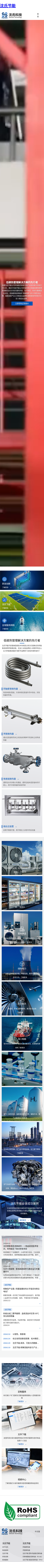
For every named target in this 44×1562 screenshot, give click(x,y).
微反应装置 (8, 826)
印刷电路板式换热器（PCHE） (33, 1557)
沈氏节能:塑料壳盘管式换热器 (32, 1553)
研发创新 (5, 1557)
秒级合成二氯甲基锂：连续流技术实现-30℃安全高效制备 (21, 1314)
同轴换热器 (26, 1547)
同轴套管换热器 (10, 689)
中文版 (37, 1531)
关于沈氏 (5, 1547)
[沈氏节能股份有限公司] (12, 15)
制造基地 (5, 1550)
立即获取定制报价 (22, 303)
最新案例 (23, 1220)
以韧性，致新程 (19, 1334)
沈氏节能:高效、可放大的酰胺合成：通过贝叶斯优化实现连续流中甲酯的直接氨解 (27, 1343)
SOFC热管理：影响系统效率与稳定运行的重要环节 (21, 1270)
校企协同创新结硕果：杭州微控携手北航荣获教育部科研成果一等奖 (27, 1339)
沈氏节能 (8, 6)
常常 (38, 15)
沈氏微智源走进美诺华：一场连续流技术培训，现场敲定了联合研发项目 (20, 1247)
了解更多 (5, 587)
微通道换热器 (9, 779)
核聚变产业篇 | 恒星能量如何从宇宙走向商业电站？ (21, 1290)
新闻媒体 (5, 1560)
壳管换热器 (8, 734)
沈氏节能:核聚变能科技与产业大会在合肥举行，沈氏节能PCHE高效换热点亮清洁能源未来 (27, 1347)
